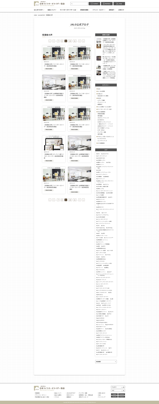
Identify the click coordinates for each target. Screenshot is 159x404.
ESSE (99, 212)
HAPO (104, 246)
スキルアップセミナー (103, 174)
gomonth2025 (101, 320)
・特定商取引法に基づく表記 (41, 397)
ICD (110, 348)
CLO (99, 350)
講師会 (107, 267)
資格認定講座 (84, 10)
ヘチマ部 (111, 250)
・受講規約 (37, 393)
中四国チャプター (102, 160)
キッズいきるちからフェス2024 (105, 290)
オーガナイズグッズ (102, 156)
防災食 (99, 305)
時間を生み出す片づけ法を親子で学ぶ (106, 204)
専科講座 (100, 116)
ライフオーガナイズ (102, 333)
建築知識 (107, 176)
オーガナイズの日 (102, 343)
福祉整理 (107, 265)
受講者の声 (109, 352)
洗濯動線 (100, 176)
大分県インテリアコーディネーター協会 (105, 167)
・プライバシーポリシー (40, 395)
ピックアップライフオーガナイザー (106, 281)
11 (75, 41)
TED (98, 225)
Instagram (121, 396)
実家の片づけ (101, 207)
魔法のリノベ (101, 164)
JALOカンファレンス (103, 118)
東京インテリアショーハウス (104, 172)
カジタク (105, 212)
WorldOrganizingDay (102, 322)
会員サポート (101, 328)
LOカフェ (107, 184)
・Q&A (99, 395)
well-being (109, 227)
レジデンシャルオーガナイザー (105, 307)
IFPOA (109, 313)
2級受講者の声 (101, 346)
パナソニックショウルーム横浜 (105, 221)
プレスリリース (102, 102)
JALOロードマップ (102, 279)
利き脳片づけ (101, 316)
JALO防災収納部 (101, 217)
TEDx (103, 225)
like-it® (109, 272)
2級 (112, 299)
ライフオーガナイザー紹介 (105, 109)
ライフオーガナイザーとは (68, 10)
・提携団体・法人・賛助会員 (85, 395)
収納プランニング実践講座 (104, 244)
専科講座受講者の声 (102, 197)
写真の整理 (110, 193)
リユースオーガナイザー (103, 284)
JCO (107, 316)
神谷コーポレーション (103, 235)
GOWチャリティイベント (104, 122)
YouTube (114, 396)
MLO (99, 153)
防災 (111, 292)
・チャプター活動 (82, 393)
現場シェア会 (101, 188)
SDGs (104, 257)
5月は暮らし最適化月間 (103, 186)
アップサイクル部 (102, 252)
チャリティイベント (102, 341)
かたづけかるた (101, 261)
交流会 (109, 162)
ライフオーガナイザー (103, 354)
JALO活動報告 (101, 112)
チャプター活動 (102, 132)
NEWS (99, 98)
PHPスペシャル (101, 199)
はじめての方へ (38, 10)
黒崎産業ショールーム (103, 239)
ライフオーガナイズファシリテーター (106, 210)
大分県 (99, 170)
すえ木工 (109, 254)
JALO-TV (111, 311)
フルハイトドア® (109, 237)
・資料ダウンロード (83, 397)
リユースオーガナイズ (102, 219)
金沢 (99, 233)
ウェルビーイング (107, 303)
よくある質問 (101, 91)
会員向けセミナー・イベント (105, 126)
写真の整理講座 (101, 193)
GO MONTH (101, 120)
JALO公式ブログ (41, 15)
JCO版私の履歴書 (102, 313)
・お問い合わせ (101, 393)
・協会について (57, 393)
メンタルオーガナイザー (103, 296)
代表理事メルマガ (102, 331)
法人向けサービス (102, 326)
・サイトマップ (101, 397)
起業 (99, 246)
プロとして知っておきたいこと (106, 136)
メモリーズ (100, 267)
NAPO (111, 197)
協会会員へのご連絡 (103, 96)
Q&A (99, 89)
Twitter (114, 394)
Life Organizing (101, 227)
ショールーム (101, 324)
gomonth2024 (110, 324)
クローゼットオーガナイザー (104, 277)
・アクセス (56, 397)
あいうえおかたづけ (102, 292)
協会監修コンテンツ (102, 311)
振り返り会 (100, 294)
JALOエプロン (106, 153)
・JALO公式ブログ (70, 393)
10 (70, 41)
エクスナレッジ (101, 178)
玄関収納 (100, 184)
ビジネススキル (102, 138)
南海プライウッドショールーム (105, 335)
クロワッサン (101, 242)
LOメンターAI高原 (102, 250)
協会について (52, 10)
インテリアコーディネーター (104, 223)
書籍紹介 (100, 104)
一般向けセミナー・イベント (105, 124)
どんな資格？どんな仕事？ (105, 107)
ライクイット (101, 254)
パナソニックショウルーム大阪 (105, 263)
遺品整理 (100, 265)
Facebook (122, 394)
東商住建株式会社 (102, 248)
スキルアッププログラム (103, 215)
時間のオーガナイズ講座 (103, 299)
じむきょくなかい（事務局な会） (105, 339)
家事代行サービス (102, 201)
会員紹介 (111, 10)
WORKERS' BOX (101, 158)
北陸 (104, 233)
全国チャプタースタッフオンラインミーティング (105, 181)
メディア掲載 (101, 100)
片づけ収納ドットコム (103, 128)
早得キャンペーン (102, 272)
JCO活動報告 (101, 143)
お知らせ (121, 10)
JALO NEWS (100, 286)
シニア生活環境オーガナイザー (105, 301)
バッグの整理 (101, 195)
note (99, 303)
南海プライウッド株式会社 (104, 337)
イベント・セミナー (99, 10)
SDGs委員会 (109, 328)
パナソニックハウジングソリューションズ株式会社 (105, 274)
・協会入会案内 (57, 395)
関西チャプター (101, 162)
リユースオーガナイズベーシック (105, 190)
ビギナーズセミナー (102, 309)
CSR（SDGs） (101, 130)
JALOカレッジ (106, 350)
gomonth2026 (101, 318)
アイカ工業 (100, 237)
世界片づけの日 (107, 305)
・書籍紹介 (68, 397)
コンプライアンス (102, 140)
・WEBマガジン (70, 395)
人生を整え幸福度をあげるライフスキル (106, 230)
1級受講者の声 (101, 352)
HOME (35, 15)
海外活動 (100, 134)
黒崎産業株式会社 (102, 259)
